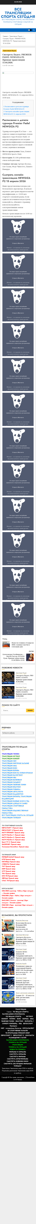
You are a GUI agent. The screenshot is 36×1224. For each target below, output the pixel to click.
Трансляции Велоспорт (22, 935)
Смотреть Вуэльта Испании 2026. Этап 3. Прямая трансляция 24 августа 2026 (25, 940)
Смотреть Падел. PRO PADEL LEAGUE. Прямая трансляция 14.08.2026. (24, 693)
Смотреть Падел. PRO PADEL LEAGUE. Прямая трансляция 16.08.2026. (24, 678)
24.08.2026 (24, 1002)
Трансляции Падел (9, 51)
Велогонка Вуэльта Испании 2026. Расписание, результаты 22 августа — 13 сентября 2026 (25, 928)
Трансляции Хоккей (21, 949)
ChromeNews (30, 1077)
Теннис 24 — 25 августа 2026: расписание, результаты (25, 997)
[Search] (34, 30)
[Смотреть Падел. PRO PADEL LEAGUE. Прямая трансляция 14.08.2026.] (8, 692)
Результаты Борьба (21, 964)
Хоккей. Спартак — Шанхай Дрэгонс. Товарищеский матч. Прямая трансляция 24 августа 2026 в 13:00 (25, 985)
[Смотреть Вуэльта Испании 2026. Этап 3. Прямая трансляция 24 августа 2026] (8, 940)
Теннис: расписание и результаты (25, 993)
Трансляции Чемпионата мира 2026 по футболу (17, 1068)
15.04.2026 (10, 65)
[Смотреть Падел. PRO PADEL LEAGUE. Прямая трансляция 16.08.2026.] (8, 678)
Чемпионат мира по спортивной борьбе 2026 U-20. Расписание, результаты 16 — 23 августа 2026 (25, 970)
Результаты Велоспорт (22, 920)
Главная (9, 1012)
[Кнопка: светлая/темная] (30, 30)
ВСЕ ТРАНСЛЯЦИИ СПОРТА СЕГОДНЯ (18, 13)
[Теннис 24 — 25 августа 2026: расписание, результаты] (8, 997)
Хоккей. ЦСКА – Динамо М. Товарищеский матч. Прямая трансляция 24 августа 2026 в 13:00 (25, 956)
